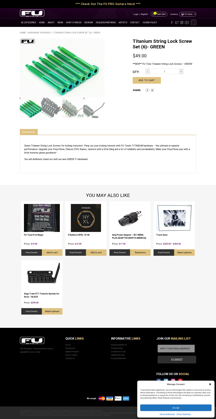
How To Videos (74, 22)
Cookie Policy (150, 22)
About (51, 22)
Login (135, 14)
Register (144, 14)
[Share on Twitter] (152, 90)
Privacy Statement (183, 414)
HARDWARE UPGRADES (39, 32)
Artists (123, 22)
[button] (210, 384)
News (60, 22)
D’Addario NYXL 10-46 (78, 235)
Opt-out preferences (167, 414)
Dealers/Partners (106, 22)
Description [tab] (28, 131)
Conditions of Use (118, 351)
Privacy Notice (117, 348)
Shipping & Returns (119, 345)
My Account (70, 348)
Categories (30, 22)
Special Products (72, 351)
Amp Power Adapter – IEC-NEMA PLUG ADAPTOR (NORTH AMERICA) (129, 236)
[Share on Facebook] (147, 90)
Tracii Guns (162, 235)
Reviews (88, 22)
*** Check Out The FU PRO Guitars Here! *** (108, 4)
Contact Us (69, 358)
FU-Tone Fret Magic (33, 235)
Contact (135, 22)
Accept (176, 407)
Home (42, 22)
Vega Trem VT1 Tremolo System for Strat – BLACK (41, 295)
